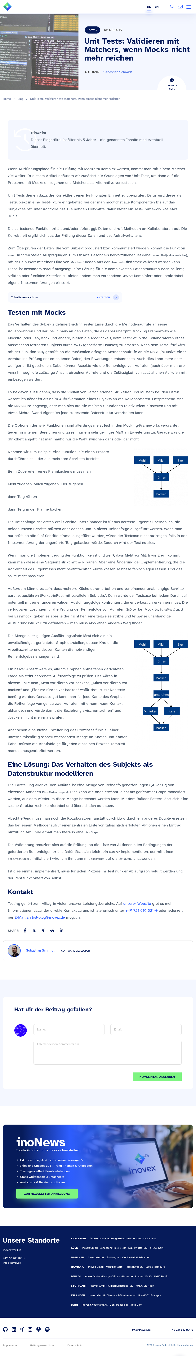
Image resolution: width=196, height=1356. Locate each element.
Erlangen (78, 1295)
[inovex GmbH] (13, 9)
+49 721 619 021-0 (141, 910)
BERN (74, 1304)
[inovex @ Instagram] (30, 1329)
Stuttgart (79, 1285)
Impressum (10, 1345)
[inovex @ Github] (5, 1329)
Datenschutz (74, 1345)
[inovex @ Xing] (22, 1329)
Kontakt (180, 6)
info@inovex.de (12, 1262)
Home (7, 99)
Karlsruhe (79, 1238)
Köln (74, 1247)
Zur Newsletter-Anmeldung (47, 1194)
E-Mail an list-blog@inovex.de (40, 917)
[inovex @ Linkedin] (14, 1329)
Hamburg (77, 1266)
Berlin (76, 1276)
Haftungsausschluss (42, 1345)
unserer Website (137, 903)
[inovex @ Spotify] (47, 1329)
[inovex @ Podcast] (38, 1329)
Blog (20, 99)
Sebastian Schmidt (117, 72)
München (77, 1257)
